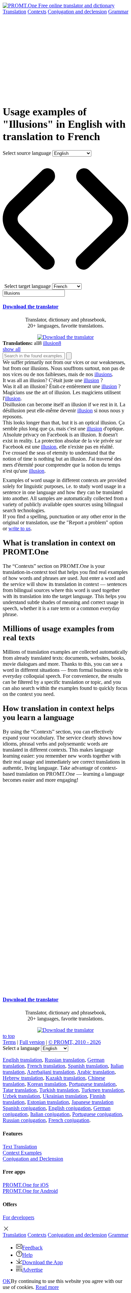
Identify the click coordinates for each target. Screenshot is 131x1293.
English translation (22, 1060)
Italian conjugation (50, 1114)
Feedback (32, 1247)
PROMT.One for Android (30, 1191)
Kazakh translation (65, 1078)
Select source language (27, 153)
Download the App (42, 1262)
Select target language (27, 286)
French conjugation (68, 1120)
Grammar (118, 11)
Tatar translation (20, 1090)
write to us (19, 528)
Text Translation (20, 1147)
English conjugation (69, 1108)
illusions (103, 374)
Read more (47, 1287)
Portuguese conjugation (97, 1114)
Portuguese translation (92, 1084)
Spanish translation (88, 1066)
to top (9, 1036)
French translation (46, 1066)
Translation (14, 11)
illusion (91, 380)
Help (27, 1255)
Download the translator (30, 306)
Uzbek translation (21, 1096)
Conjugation (77, 11)
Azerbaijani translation (51, 1072)
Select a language (21, 1048)
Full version (32, 1042)
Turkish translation (59, 1090)
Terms (9, 1042)
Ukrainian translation (65, 1096)
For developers (18, 1217)
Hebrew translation (23, 1078)
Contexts (37, 11)
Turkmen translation (102, 1090)
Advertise (32, 1270)
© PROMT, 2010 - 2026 (74, 1042)
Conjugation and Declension (33, 1159)
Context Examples (22, 1153)
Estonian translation (48, 1102)
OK (7, 1281)
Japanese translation (93, 1102)
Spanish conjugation (24, 1108)
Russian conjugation (24, 1120)
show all (11, 349)
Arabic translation (96, 1072)
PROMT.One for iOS (26, 1185)
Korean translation (46, 1084)
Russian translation (65, 1060)
